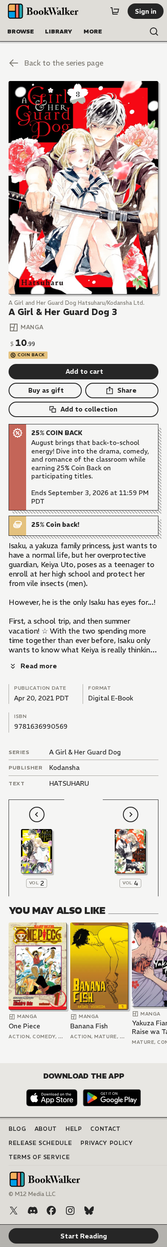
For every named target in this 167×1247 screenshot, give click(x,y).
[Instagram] (70, 1210)
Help (74, 1129)
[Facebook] (51, 1210)
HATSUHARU (69, 783)
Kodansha (64, 767)
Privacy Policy (107, 1143)
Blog (17, 1129)
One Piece (24, 1026)
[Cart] (114, 11)
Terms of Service (39, 1157)
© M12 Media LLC (32, 1194)
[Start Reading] (83, 187)
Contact (105, 1129)
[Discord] (32, 1210)
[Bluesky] (89, 1210)
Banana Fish (89, 1026)
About (46, 1129)
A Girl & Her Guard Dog (85, 752)
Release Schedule (40, 1143)
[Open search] (154, 31)
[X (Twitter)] (14, 1210)
